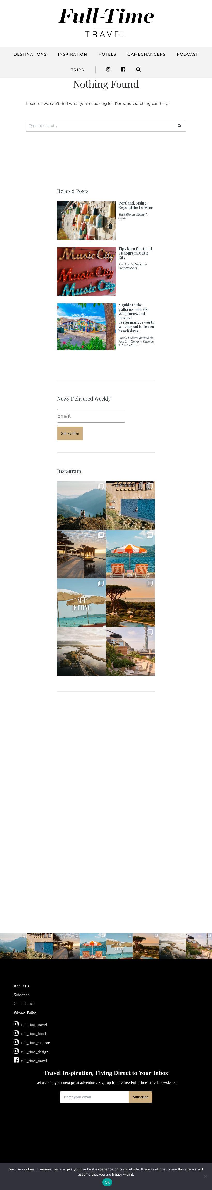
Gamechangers (146, 54)
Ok (107, 1182)
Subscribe (70, 433)
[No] (205, 1176)
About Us (21, 986)
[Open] (81, 505)
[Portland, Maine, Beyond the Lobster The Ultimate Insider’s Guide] (106, 237)
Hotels (107, 54)
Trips (77, 69)
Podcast (187, 54)
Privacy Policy (25, 1012)
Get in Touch (24, 1003)
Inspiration (72, 54)
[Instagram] (100, 525)
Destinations (30, 54)
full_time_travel (81, 485)
